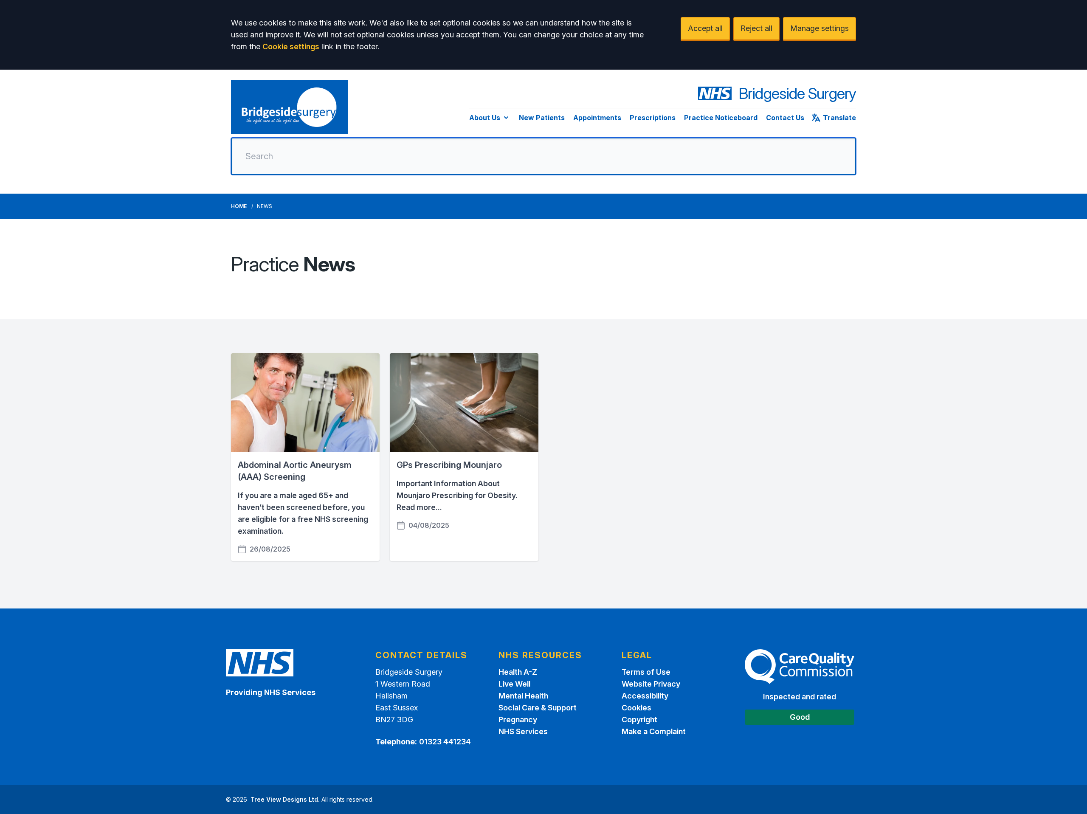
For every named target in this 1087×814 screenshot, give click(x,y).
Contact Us (785, 117)
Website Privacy (651, 683)
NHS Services (523, 731)
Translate (839, 117)
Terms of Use (646, 672)
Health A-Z (517, 672)
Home (239, 206)
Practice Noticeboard (721, 117)
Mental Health (523, 695)
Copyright (639, 719)
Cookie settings (290, 46)
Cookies (636, 707)
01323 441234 (445, 741)
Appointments (597, 117)
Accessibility (645, 695)
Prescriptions (653, 117)
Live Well (514, 683)
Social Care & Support (537, 707)
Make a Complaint (654, 731)
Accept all (705, 28)
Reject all (756, 28)
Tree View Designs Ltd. (285, 799)
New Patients (542, 117)
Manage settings (819, 28)
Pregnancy (517, 719)
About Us (484, 117)
